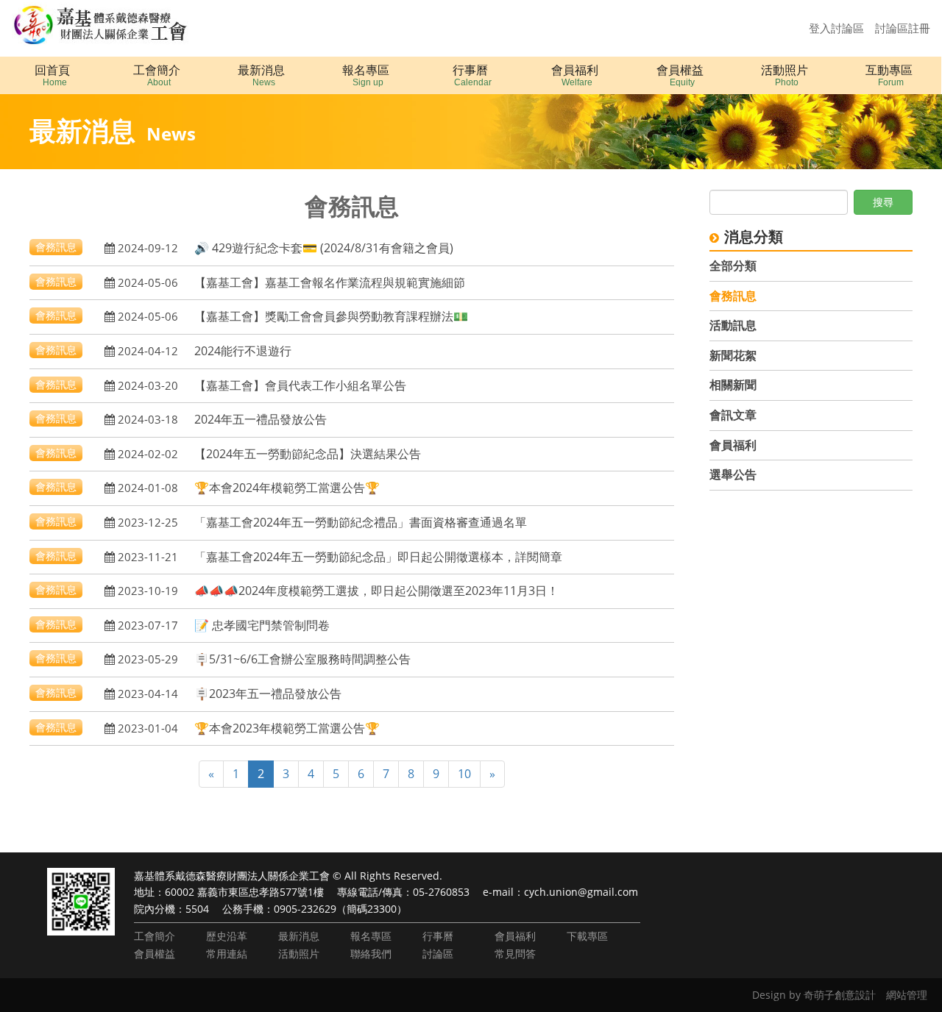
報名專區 (371, 936)
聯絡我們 (371, 954)
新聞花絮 (733, 355)
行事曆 (437, 936)
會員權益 (154, 954)
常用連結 (226, 954)
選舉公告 (733, 474)
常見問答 (515, 954)
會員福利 (733, 445)
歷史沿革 (226, 936)
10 (464, 774)
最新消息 (298, 936)
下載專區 (587, 936)
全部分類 (733, 265)
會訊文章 (733, 415)
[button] (157, 75)
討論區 (437, 954)
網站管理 (906, 995)
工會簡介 (154, 936)
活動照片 (298, 954)
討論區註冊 (902, 28)
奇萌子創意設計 (840, 995)
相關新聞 (733, 385)
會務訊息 (733, 296)
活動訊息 (733, 325)
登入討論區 (836, 28)
